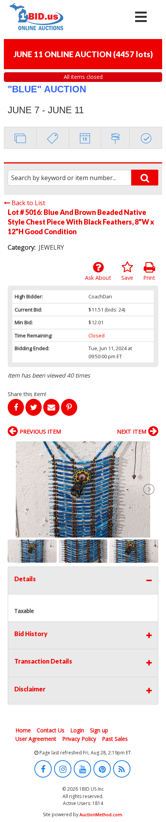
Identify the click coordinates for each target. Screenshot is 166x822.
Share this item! (27, 394)
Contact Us (50, 730)
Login (77, 730)
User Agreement (35, 738)
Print (149, 277)
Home (23, 730)
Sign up (99, 730)
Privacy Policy (79, 738)
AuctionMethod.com (101, 814)
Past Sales (115, 738)
